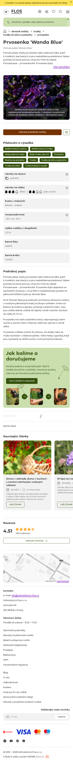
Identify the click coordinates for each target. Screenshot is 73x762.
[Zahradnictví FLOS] (12, 12)
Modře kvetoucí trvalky (42, 149)
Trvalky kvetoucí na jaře (36, 166)
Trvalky (33, 160)
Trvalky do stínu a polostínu (54, 160)
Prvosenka (58, 154)
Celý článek (15, 504)
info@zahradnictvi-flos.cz (25, 595)
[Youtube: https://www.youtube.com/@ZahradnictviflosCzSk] (11, 741)
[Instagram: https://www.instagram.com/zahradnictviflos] (5, 741)
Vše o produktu (61, 67)
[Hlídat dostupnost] (66, 132)
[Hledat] (60, 12)
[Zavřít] (71, 2)
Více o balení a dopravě (21, 381)
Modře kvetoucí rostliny (16, 149)
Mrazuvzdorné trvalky (14, 154)
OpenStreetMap (63, 581)
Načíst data (22, 416)
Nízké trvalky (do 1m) (39, 154)
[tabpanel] (36, 22)
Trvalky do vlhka (12, 166)
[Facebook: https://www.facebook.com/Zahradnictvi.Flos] (24, 741)
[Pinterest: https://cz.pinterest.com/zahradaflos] (17, 741)
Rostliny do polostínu (14, 160)
